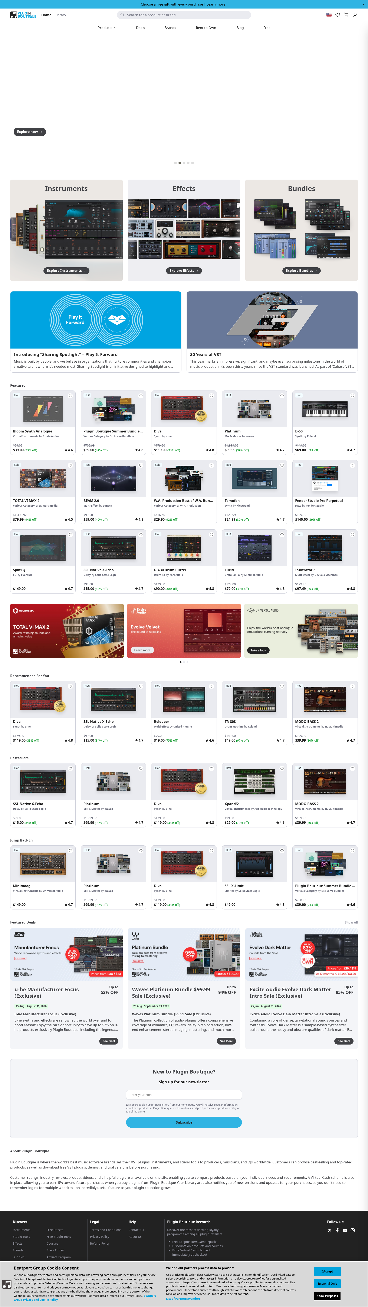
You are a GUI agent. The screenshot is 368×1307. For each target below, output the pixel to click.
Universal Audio (53, 891)
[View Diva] (183, 409)
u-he (169, 436)
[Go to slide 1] (175, 163)
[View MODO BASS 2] (325, 699)
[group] (43, 423)
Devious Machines (326, 575)
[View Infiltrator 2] (325, 548)
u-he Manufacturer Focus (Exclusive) (46, 992)
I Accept (327, 1271)
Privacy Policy (99, 1237)
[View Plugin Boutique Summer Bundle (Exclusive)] (113, 409)
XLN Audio (176, 575)
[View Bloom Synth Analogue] (42, 409)
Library (60, 15)
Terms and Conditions (105, 1230)
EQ (15, 575)
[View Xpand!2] (254, 781)
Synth (157, 436)
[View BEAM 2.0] (113, 478)
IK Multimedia (48, 505)
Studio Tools (21, 1237)
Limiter (229, 891)
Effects (17, 1243)
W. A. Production (190, 505)
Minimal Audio (253, 575)
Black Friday (55, 1250)
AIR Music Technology (268, 809)
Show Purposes (327, 1296)
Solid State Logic (105, 575)
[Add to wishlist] (70, 396)
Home (46, 15)
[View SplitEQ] (42, 548)
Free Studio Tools (59, 1237)
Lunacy (107, 505)
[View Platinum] (254, 409)
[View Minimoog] (42, 864)
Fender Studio (315, 505)
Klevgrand (243, 505)
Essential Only (327, 1283)
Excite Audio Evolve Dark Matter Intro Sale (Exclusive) (290, 992)
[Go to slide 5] (192, 163)
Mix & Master (233, 436)
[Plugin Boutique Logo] (23, 15)
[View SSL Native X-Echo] (113, 548)
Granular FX (232, 575)
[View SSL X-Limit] (254, 864)
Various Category (94, 436)
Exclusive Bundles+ (122, 436)
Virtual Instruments (25, 436)
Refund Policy (99, 1243)
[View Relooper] (183, 699)
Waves (250, 436)
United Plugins (183, 726)
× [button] (364, 4)
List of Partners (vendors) (183, 1299)
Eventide (26, 575)
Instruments (21, 1230)
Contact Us (136, 1230)
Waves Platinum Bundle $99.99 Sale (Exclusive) (171, 992)
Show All (351, 922)
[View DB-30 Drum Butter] (183, 548)
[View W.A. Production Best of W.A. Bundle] (183, 478)
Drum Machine (234, 726)
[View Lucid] (254, 548)
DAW (298, 505)
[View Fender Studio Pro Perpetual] (325, 478)
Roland (311, 436)
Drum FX (159, 575)
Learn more (216, 4)
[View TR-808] (254, 699)
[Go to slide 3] (184, 163)
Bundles (18, 1257)
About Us (135, 1237)
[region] (184, 1284)
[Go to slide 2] (179, 163)
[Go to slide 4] (188, 163)
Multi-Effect (90, 505)
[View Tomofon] (254, 478)
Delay (87, 575)
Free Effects (55, 1230)
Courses (52, 1243)
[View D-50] (325, 409)
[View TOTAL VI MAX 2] (42, 478)
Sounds (18, 1250)
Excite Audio (51, 436)
